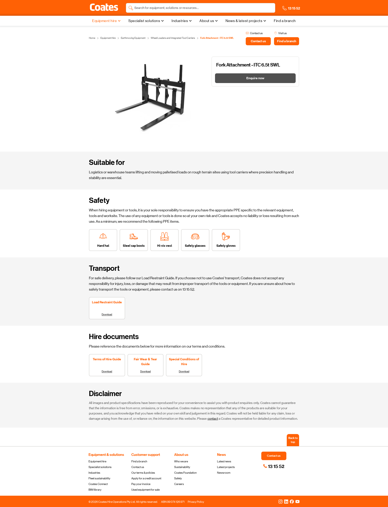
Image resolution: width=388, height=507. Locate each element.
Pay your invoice (140, 484)
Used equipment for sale (145, 489)
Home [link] (92, 38)
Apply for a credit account (146, 478)
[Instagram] (280, 501)
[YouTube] (297, 501)
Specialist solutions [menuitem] (144, 21)
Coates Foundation (185, 472)
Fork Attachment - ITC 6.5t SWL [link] (217, 38)
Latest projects (226, 467)
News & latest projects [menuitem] (244, 21)
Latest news (224, 461)
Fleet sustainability (99, 478)
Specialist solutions (100, 467)
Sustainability (182, 467)
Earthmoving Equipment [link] (133, 38)
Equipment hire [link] (108, 38)
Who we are (181, 461)
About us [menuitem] (206, 21)
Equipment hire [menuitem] (104, 21)
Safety (178, 478)
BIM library (95, 489)
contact (213, 419)
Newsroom (223, 472)
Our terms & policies (143, 472)
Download (107, 314)
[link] (273, 466)
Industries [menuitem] (180, 21)
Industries (94, 472)
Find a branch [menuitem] (285, 21)
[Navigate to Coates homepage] (104, 8)
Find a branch (139, 461)
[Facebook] (292, 501)
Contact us (137, 467)
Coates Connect (98, 484)
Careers (179, 484)
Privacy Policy (196, 501)
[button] (104, 7)
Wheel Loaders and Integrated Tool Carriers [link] (173, 38)
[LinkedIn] (286, 501)
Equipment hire (97, 461)
